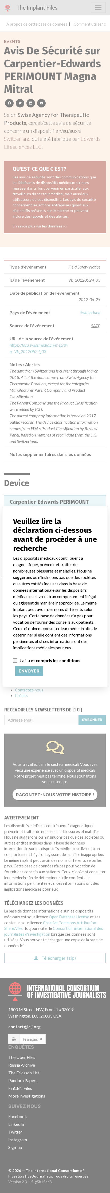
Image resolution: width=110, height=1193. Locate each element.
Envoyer (29, 671)
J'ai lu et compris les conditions (49, 660)
